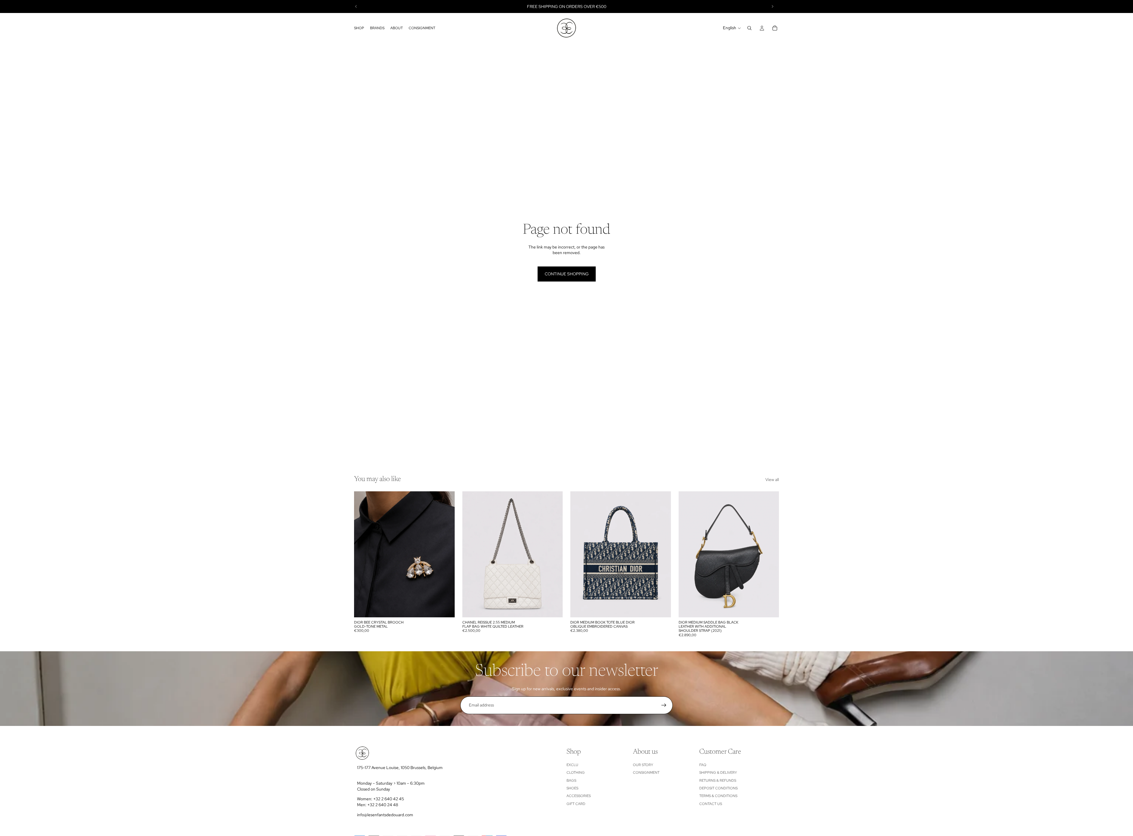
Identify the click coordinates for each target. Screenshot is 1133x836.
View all (772, 479)
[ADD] (445, 608)
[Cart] (774, 28)
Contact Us (710, 803)
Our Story (643, 765)
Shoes (572, 788)
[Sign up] (664, 705)
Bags (571, 780)
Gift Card (575, 803)
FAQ (702, 765)
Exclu (572, 765)
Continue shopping (567, 274)
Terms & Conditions (718, 796)
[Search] (749, 28)
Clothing (575, 772)
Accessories (578, 796)
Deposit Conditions (718, 788)
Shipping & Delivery (718, 772)
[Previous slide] (356, 6)
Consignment (646, 772)
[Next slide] (772, 6)
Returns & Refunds (717, 780)
